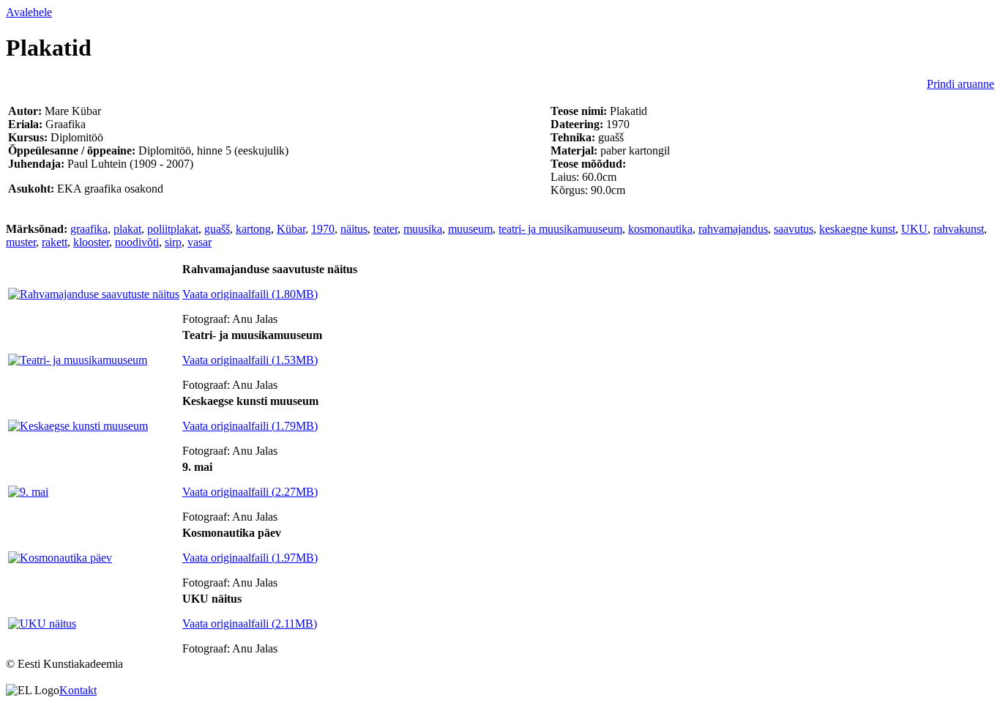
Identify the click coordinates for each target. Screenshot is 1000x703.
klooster (91, 242)
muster (21, 242)
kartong (253, 229)
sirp (173, 242)
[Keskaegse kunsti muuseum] (78, 426)
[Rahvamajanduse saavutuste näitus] (93, 294)
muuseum (470, 229)
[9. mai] (28, 492)
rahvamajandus (733, 229)
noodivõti (137, 242)
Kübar (291, 229)
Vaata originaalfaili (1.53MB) (250, 360)
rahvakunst (958, 229)
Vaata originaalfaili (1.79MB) (250, 426)
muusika (422, 229)
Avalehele (29, 12)
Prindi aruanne (960, 84)
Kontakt (78, 690)
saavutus (793, 229)
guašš (217, 229)
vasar (199, 242)
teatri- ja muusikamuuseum (560, 229)
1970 (323, 229)
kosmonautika (660, 229)
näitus (353, 229)
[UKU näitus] (42, 623)
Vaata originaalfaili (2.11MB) (249, 623)
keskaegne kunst (857, 229)
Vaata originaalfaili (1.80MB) (250, 294)
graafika (89, 229)
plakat (127, 229)
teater (385, 229)
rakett (54, 242)
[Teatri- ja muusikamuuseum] (77, 360)
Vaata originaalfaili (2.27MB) (250, 492)
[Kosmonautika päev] (60, 557)
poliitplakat (172, 229)
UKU (914, 229)
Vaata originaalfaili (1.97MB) (250, 557)
